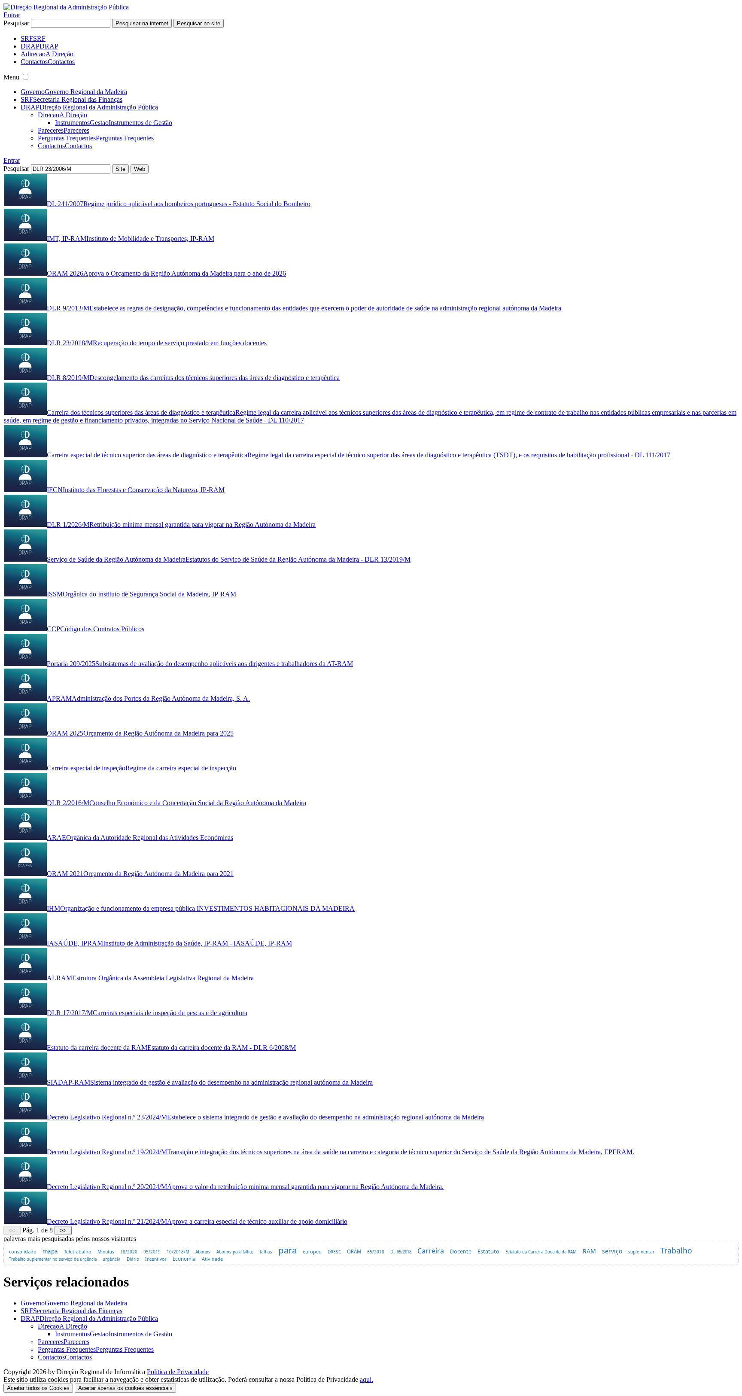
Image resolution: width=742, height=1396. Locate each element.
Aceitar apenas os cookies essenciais (125, 1388)
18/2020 (128, 1252)
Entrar (11, 14)
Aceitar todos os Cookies (38, 1388)
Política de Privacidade (178, 1371)
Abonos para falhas (235, 1252)
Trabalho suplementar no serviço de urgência (53, 1259)
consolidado (22, 1251)
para (287, 1250)
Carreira (430, 1251)
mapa (50, 1251)
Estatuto (488, 1251)
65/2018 (375, 1252)
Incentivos (156, 1259)
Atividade (212, 1259)
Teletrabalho (77, 1251)
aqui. (366, 1379)
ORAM (354, 1251)
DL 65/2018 (400, 1252)
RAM (589, 1251)
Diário (133, 1259)
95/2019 (152, 1252)
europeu (312, 1251)
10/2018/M (178, 1252)
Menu (11, 77)
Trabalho (676, 1250)
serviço (612, 1251)
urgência (112, 1259)
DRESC (334, 1252)
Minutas (105, 1252)
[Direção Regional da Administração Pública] (66, 7)
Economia (184, 1259)
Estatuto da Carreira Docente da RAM (541, 1252)
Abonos (202, 1252)
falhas (266, 1252)
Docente (460, 1251)
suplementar (641, 1252)
